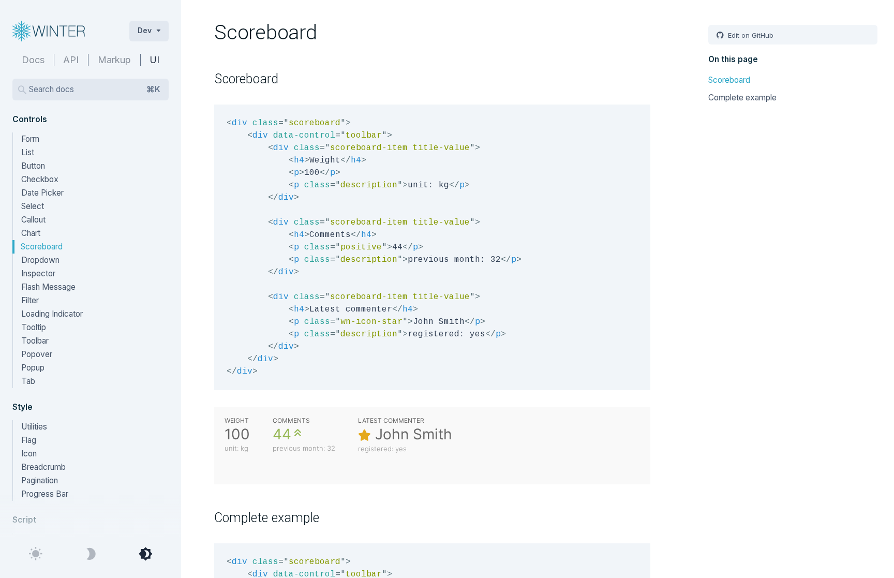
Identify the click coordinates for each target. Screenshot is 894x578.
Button (33, 166)
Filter (30, 300)
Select (32, 206)
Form (30, 139)
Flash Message (48, 287)
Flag (28, 440)
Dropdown (40, 260)
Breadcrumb (43, 467)
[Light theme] (35, 554)
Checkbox (39, 179)
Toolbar (35, 341)
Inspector (38, 273)
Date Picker (42, 193)
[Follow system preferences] (145, 554)
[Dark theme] (90, 554)
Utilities (34, 427)
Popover (36, 354)
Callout (33, 220)
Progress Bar (44, 494)
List (27, 152)
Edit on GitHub (749, 35)
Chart (30, 233)
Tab (28, 381)
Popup (32, 368)
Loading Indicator (52, 314)
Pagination (39, 480)
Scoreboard (42, 246)
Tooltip (33, 327)
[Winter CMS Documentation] (62, 31)
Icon (29, 453)
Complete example (742, 97)
